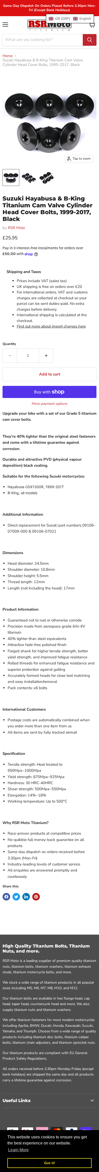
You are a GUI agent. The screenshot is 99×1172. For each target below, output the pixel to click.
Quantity (9, 344)
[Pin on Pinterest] (36, 897)
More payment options (50, 404)
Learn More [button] (18, 1150)
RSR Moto (16, 227)
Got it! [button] (49, 1163)
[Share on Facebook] (6, 897)
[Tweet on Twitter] (16, 897)
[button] (70, 18)
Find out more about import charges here (51, 326)
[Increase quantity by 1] (46, 355)
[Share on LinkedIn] (26, 897)
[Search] (89, 40)
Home (8, 56)
